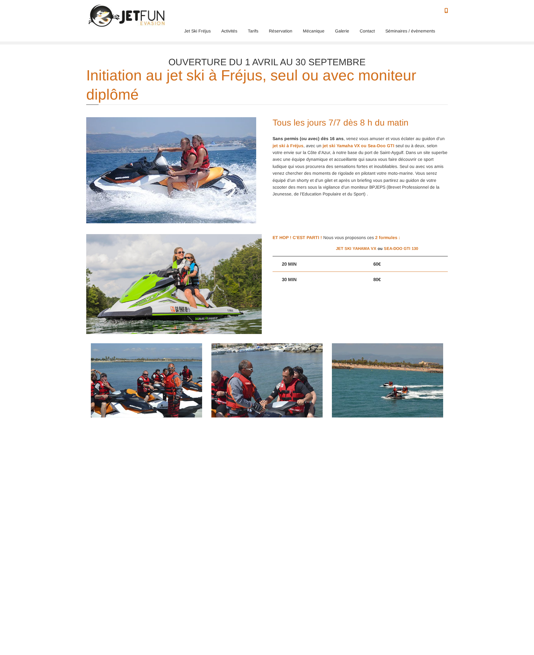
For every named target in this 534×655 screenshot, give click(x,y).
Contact (367, 30)
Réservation (280, 30)
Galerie (342, 30)
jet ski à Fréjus (288, 145)
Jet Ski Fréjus (197, 30)
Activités (229, 30)
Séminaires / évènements (410, 30)
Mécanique (313, 30)
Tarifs (253, 30)
